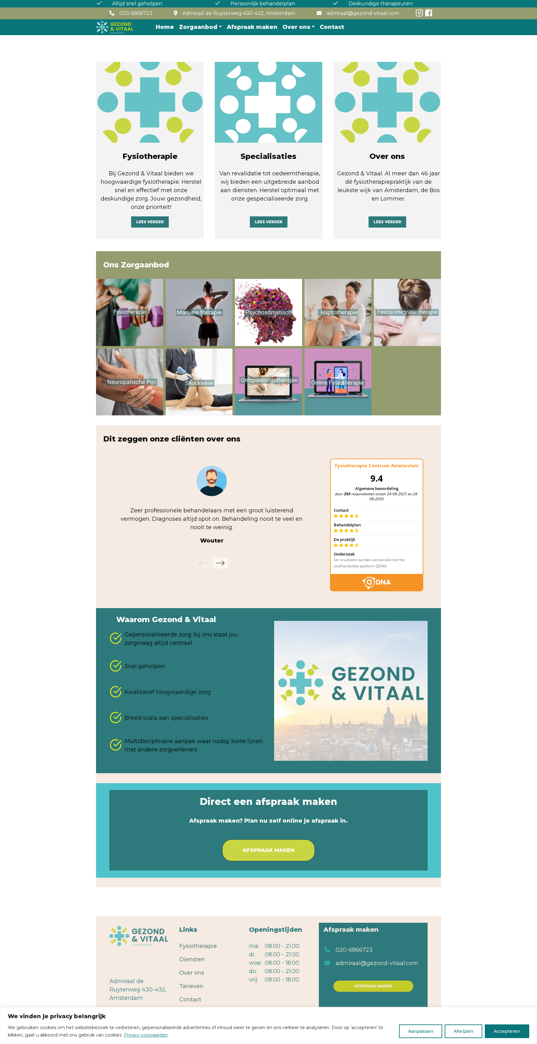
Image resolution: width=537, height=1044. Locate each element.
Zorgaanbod (198, 27)
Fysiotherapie (129, 312)
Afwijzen (463, 1031)
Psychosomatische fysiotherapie (268, 312)
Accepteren (507, 1031)
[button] (202, 563)
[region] (268, 1025)
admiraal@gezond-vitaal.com (377, 963)
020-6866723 (354, 949)
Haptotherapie (338, 312)
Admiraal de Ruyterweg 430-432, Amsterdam (238, 13)
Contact (332, 27)
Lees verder (150, 221)
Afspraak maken (252, 27)
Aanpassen (420, 1031)
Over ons (296, 27)
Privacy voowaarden (146, 1035)
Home (165, 27)
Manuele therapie (199, 312)
